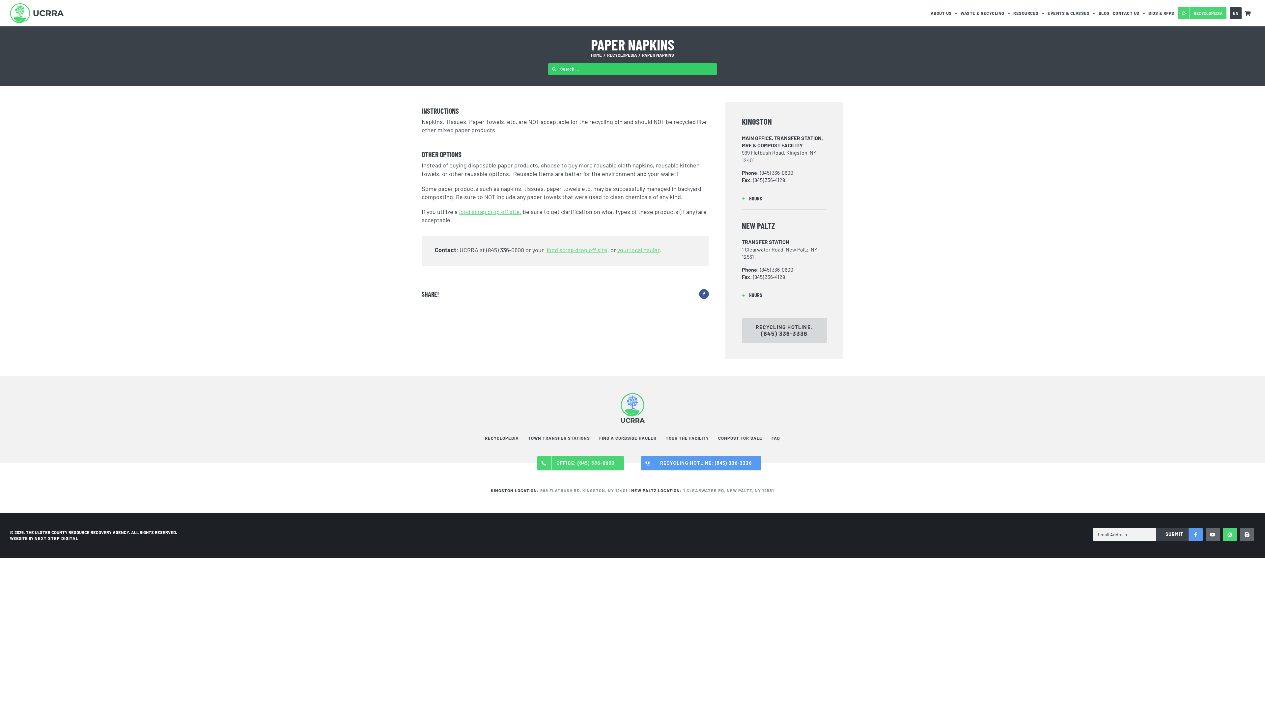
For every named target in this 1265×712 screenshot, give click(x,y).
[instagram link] (1230, 534)
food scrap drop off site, (490, 211)
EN (1235, 13)
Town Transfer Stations (559, 438)
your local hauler (638, 249)
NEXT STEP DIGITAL (56, 538)
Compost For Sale (740, 438)
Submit (1175, 534)
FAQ (776, 438)
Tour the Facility (687, 438)
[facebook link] (1196, 534)
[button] (784, 198)
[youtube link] (1213, 534)
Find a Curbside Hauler (628, 438)
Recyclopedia (502, 438)
